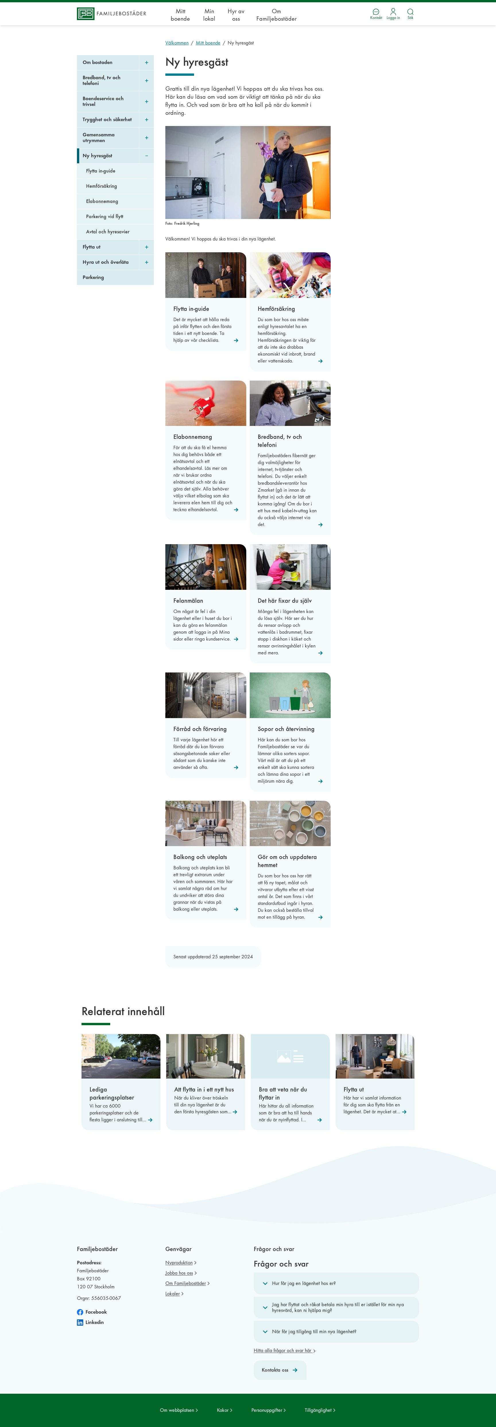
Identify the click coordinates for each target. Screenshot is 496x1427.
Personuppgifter (266, 1410)
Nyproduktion (179, 1263)
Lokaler (172, 1294)
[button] (336, 1283)
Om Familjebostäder (276, 14)
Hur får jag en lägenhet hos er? (304, 1283)
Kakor (222, 1410)
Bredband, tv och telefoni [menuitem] (102, 80)
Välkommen (177, 43)
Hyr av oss (236, 14)
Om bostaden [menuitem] (98, 62)
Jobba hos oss (179, 1273)
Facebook (96, 1312)
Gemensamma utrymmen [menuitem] (99, 138)
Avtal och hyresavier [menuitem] (107, 232)
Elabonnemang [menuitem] (102, 201)
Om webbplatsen (177, 1410)
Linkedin (95, 1322)
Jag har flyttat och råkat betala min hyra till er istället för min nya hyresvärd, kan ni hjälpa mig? (338, 1307)
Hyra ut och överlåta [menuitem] (106, 262)
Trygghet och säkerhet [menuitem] (107, 120)
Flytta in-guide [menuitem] (100, 171)
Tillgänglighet (318, 1410)
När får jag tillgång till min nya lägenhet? (314, 1332)
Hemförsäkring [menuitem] (101, 186)
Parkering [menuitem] (93, 277)
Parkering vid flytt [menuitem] (104, 217)
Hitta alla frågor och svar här (283, 1350)
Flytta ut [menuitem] (91, 247)
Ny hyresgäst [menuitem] (97, 156)
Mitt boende (180, 14)
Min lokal (209, 14)
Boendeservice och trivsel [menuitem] (103, 101)
